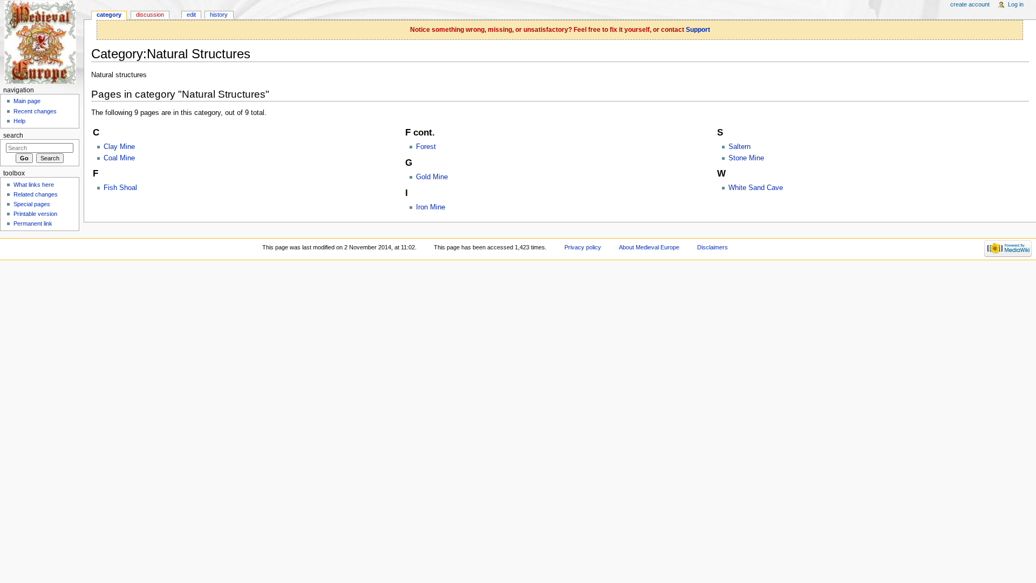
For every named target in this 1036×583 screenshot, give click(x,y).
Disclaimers (712, 247)
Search (13, 135)
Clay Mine (119, 147)
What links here (33, 184)
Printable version (35, 214)
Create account (970, 4)
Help (19, 121)
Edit (191, 14)
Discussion (150, 14)
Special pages (31, 204)
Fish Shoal (120, 188)
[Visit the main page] (42, 42)
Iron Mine (430, 207)
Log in (1016, 4)
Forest (426, 147)
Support (698, 29)
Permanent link (32, 223)
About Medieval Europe (649, 247)
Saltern (739, 147)
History (219, 14)
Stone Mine (746, 158)
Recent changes (35, 111)
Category (109, 14)
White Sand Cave (755, 188)
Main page (26, 101)
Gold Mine (432, 177)
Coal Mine (119, 158)
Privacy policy (582, 247)
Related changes (35, 194)
